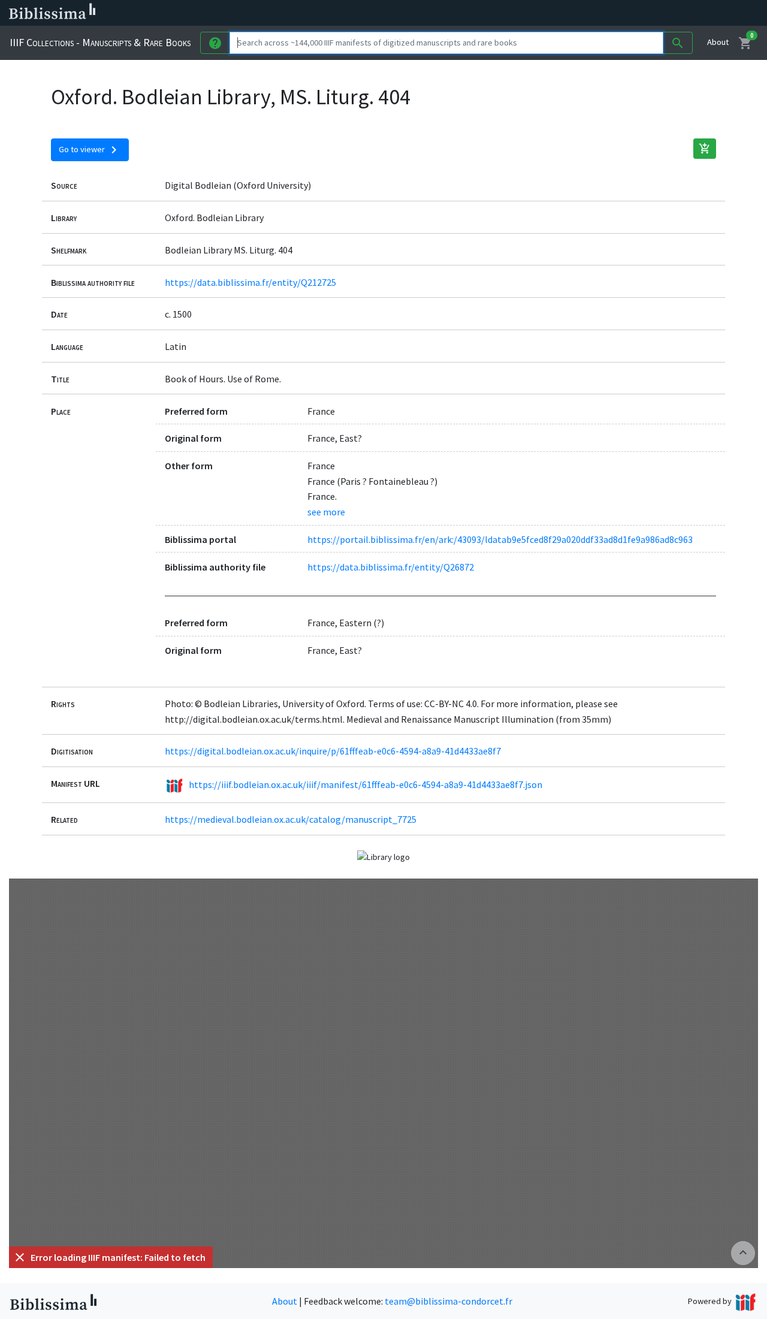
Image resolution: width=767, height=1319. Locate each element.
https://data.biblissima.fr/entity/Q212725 (250, 282)
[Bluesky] (594, 13)
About (718, 42)
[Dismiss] (20, 1257)
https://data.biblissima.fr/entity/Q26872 (390, 567)
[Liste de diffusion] (556, 13)
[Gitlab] (671, 13)
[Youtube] (632, 13)
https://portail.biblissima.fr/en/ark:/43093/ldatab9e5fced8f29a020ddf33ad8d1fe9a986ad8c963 (500, 539)
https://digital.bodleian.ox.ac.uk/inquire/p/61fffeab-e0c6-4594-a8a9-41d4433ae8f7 (333, 751)
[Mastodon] (613, 13)
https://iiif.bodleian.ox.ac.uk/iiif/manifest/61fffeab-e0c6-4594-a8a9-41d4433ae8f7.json (365, 784)
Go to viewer (90, 150)
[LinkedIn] (575, 13)
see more (326, 512)
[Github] (652, 13)
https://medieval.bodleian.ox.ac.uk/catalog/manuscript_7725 (290, 819)
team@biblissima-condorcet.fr (448, 1301)
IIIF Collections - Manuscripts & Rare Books (100, 42)
